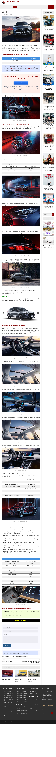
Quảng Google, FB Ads (34, 710)
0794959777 (49, 130)
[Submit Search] (15, 7)
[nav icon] (53, 2)
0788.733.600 (48, 170)
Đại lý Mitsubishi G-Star (8, 707)
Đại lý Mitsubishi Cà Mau (22, 693)
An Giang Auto (33, 691)
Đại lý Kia (5, 699)
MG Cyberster (6, 679)
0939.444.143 (50, 189)
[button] (3, 313)
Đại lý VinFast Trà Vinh (21, 697)
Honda (30, 681)
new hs (21, 656)
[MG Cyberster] (7, 673)
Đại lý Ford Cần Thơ (8, 691)
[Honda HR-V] (34, 673)
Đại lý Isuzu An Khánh (21, 691)
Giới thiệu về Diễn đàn (34, 701)
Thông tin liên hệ (33, 699)
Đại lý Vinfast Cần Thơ (8, 711)
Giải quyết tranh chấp (34, 706)
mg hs (12, 656)
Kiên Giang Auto (33, 693)
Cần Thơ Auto (12, 1)
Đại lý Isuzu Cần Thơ (8, 697)
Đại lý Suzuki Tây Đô (8, 709)
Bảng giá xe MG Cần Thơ (20, 653)
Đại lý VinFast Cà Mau (21, 695)
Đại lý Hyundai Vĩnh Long (22, 701)
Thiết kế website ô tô (34, 708)
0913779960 (50, 50)
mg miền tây (17, 656)
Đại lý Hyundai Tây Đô (8, 695)
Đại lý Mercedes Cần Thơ (9, 706)
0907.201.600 (49, 89)
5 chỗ (10, 14)
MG (3, 681)
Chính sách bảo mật (34, 704)
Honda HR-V (32, 679)
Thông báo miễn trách (34, 703)
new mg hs (25, 656)
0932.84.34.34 (50, 109)
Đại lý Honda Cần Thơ (8, 693)
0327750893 (49, 149)
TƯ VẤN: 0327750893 (20, 620)
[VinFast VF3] (20, 673)
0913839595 (50, 70)
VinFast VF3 (18, 679)
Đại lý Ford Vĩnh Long (21, 699)
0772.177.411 (49, 209)
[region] (21, 313)
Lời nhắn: (5, 634)
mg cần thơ (8, 656)
